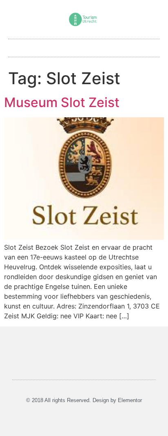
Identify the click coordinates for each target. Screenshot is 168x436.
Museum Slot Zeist (61, 102)
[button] (84, 46)
